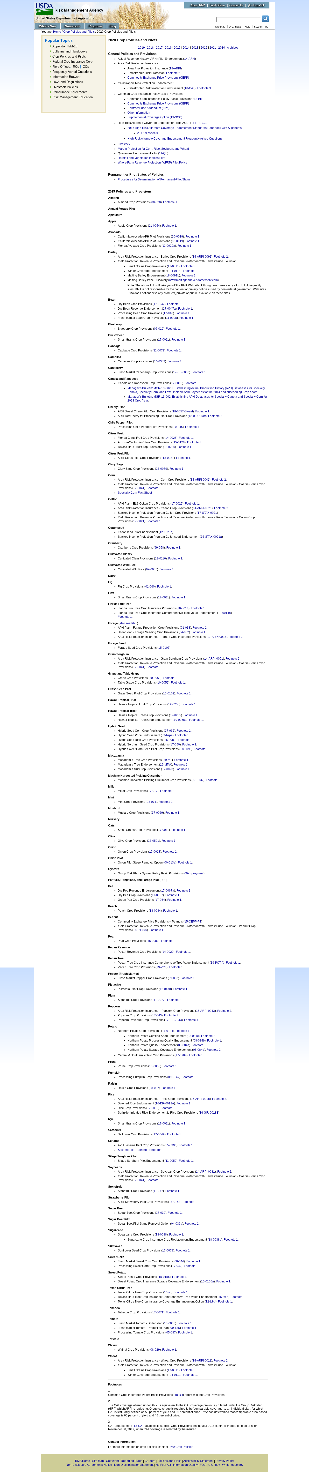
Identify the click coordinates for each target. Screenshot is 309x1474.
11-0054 (154, 225)
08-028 (156, 202)
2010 (221, 47)
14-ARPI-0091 (202, 256)
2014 (186, 47)
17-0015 (176, 383)
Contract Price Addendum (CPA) (148, 108)
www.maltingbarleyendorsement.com (193, 280)
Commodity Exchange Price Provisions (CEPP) (158, 77)
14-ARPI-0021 (202, 508)
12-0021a (166, 532)
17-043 (157, 1015)
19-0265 (175, 715)
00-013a (170, 862)
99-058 (159, 547)
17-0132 (198, 780)
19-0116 (160, 558)
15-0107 (163, 647)
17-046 (168, 313)
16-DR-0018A (165, 1103)
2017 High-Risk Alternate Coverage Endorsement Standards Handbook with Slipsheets (184, 128)
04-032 (184, 632)
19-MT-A (165, 764)
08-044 (179, 1261)
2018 (150, 47)
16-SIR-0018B (209, 1112)
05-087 (171, 1332)
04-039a (176, 1223)
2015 (177, 47)
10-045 (178, 427)
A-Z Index (235, 26)
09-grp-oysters (194, 873)
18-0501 (153, 840)
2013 (195, 47)
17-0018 (152, 1108)
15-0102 (168, 693)
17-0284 (181, 1055)
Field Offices (61, 66)
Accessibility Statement (198, 1461)
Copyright (112, 1461)
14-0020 (168, 951)
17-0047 (159, 304)
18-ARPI (175, 68)
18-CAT (190, 88)
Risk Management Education (72, 97)
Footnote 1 (170, 202)
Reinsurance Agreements (69, 92)
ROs (76, 66)
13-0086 (169, 1323)
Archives (232, 47)
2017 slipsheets (147, 133)
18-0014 (183, 608)
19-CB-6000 (181, 372)
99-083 (173, 978)
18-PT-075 (140, 930)
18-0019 (177, 241)
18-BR (198, 99)
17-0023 (167, 769)
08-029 (155, 1349)
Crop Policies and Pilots (79, 31)
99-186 (175, 1328)
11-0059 (171, 1160)
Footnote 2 (173, 73)
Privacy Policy (225, 1461)
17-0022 (177, 503)
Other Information (138, 112)
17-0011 (173, 266)
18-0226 (169, 447)
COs (86, 66)
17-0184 (167, 1031)
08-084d (198, 1049)
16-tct (167, 1292)
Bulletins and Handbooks (69, 51)
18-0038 (161, 1234)
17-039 (160, 1212)
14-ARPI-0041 (200, 479)
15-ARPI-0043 (205, 1010)
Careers (150, 1461)
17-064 (160, 899)
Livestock (124, 144)
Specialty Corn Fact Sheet (135, 492)
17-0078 (167, 1250)
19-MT (167, 760)
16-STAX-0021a (211, 536)
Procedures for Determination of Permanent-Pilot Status (154, 179)
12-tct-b (211, 1301)
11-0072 (159, 350)
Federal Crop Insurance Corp (72, 61)
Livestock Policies (65, 87)
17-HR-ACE (199, 123)
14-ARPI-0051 (213, 658)
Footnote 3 (204, 88)
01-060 (150, 586)
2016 (168, 47)
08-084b (199, 1040)
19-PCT (161, 967)
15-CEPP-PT (192, 921)
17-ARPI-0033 (216, 637)
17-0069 (157, 812)
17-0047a (169, 308)
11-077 (158, 1191)
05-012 (158, 328)
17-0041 (138, 488)
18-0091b (172, 275)
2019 (141, 47)
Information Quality (185, 1465)
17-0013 (154, 851)
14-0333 (159, 361)
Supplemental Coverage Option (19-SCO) (154, 117)
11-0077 (159, 1000)
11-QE (163, 153)
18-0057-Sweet (183, 411)
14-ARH (189, 58)
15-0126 (179, 442)
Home (57, 31)
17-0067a (167, 890)
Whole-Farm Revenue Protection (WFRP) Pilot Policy (152, 162)
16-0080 (170, 740)
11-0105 (171, 318)
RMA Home (82, 1461)
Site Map (220, 26)
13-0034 (155, 910)
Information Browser (66, 77)
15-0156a (207, 1281)
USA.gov (214, 1465)
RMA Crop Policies (181, 1447)
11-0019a (168, 245)
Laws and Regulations (67, 82)
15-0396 (170, 1145)
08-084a (183, 1045)
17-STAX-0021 (207, 512)
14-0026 (170, 437)
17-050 (175, 744)
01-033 (185, 627)
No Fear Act (163, 1465)
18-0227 (168, 458)
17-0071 (157, 1312)
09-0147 (173, 1077)
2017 (159, 47)
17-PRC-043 (173, 1020)
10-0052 (163, 682)
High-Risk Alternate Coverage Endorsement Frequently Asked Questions (174, 138)
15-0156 (164, 1277)
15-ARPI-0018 (200, 1099)
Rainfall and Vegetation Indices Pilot (141, 158)
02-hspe (167, 735)
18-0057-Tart (197, 416)
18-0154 (174, 1202)
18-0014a (224, 613)
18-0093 (185, 749)
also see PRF (128, 623)
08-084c (193, 1036)
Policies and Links (169, 1461)
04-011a (175, 271)
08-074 (151, 802)
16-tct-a (223, 1297)
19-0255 (173, 704)
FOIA (203, 1465)
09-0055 (151, 569)
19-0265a (180, 720)
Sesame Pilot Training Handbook (139, 1150)
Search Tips (261, 26)
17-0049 (159, 1134)
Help (247, 26)
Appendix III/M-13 (64, 46)
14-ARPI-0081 (205, 1171)
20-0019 (177, 236)
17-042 (177, 1266)
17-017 (153, 791)
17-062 (169, 730)
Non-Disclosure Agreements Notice (89, 1465)
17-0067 (157, 895)
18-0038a (215, 1239)
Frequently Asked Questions (72, 72)
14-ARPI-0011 (202, 1360)
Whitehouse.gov (232, 1465)
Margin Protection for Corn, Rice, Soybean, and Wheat (153, 148)
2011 (213, 47)
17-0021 (138, 521)
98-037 (154, 1088)
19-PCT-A (217, 962)
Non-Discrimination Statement (134, 1465)
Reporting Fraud (131, 1461)
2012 (204, 47)
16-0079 (161, 468)
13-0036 (154, 1066)
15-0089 (153, 941)
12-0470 (165, 989)
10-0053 (155, 678)
